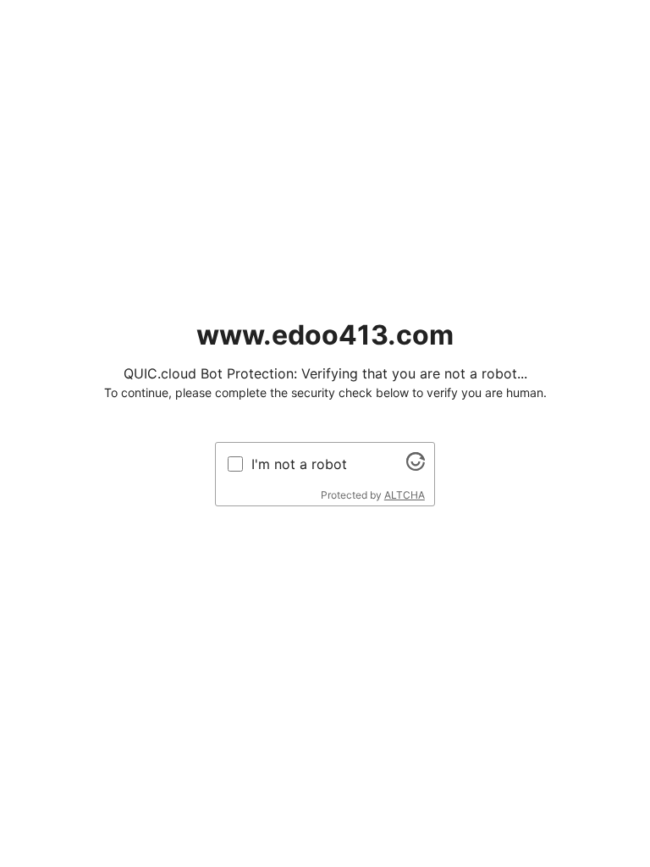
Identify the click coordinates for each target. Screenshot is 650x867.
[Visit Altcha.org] (415, 465)
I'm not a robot (299, 464)
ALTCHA (404, 495)
